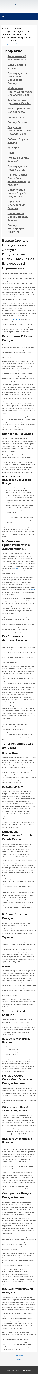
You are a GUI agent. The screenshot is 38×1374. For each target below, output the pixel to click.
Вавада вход (16, 116)
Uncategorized (7, 44)
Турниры (13, 147)
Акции (11, 152)
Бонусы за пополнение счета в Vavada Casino (19, 130)
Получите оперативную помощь (16, 205)
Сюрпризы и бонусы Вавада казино (18, 216)
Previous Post (19, 1355)
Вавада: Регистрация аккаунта (16, 228)
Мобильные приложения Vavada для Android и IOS (20, 91)
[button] (3, 16)
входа (17, 568)
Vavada (33, 589)
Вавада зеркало (18, 122)
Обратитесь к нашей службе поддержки (17, 193)
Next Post (19, 1359)
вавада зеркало (16, 319)
